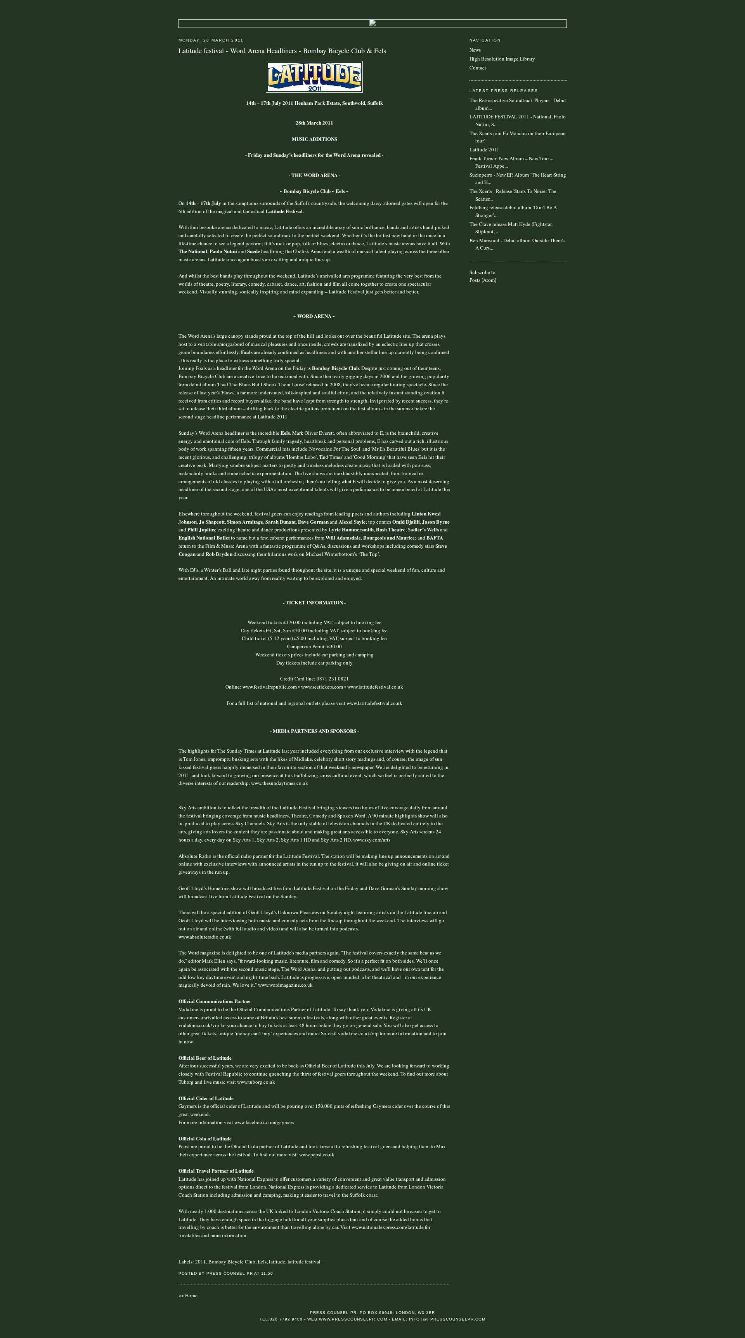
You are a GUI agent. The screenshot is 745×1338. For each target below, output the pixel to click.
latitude (277, 1261)
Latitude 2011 (484, 149)
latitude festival (304, 1261)
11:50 (267, 1273)
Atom (489, 279)
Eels (262, 1261)
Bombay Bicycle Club (231, 1261)
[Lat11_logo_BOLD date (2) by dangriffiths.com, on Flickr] (314, 90)
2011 (200, 1261)
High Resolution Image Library (502, 58)
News (475, 49)
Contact (478, 67)
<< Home (188, 1295)
